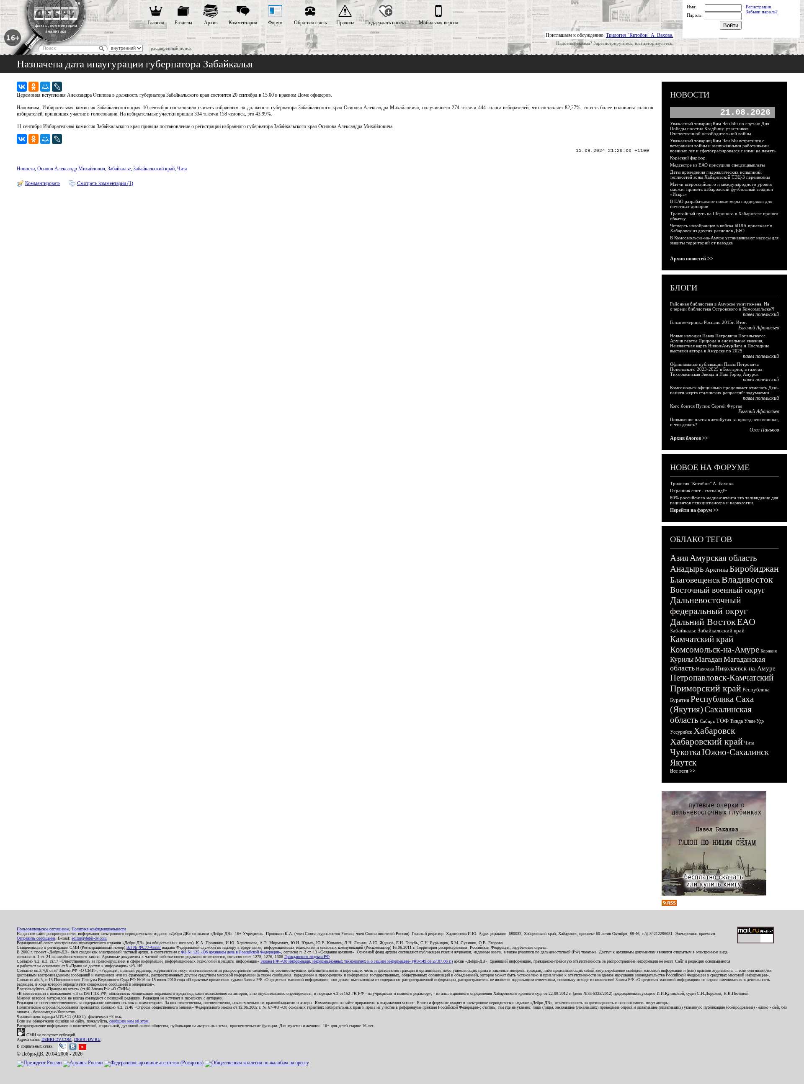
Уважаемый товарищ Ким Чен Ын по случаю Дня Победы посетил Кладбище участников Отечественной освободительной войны (719, 128)
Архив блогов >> (689, 438)
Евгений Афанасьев (758, 328)
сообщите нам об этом (128, 1021)
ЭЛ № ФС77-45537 (143, 947)
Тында (736, 721)
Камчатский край (701, 639)
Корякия (768, 650)
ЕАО (746, 621)
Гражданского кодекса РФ (307, 956)
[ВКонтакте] (22, 87)
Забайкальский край (154, 169)
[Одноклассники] (33, 87)
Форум (275, 23)
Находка (705, 669)
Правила (345, 23)
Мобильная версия (438, 23)
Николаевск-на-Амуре (745, 668)
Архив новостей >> (691, 259)
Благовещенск (695, 579)
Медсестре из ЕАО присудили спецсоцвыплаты (717, 164)
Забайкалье (119, 169)
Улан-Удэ (754, 721)
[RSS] (669, 904)
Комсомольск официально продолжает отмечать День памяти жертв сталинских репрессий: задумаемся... (724, 390)
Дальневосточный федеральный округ (708, 605)
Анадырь (687, 569)
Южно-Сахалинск (735, 752)
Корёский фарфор (688, 157)
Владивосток (747, 579)
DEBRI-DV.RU (87, 1039)
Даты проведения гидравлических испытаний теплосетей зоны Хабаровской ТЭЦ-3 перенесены (720, 175)
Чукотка (685, 752)
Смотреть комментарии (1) (105, 183)
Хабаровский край (706, 741)
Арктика (716, 569)
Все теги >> (683, 771)
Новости (26, 169)
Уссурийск (681, 732)
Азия (679, 558)
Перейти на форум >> (694, 510)
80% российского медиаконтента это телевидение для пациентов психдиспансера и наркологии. (724, 500)
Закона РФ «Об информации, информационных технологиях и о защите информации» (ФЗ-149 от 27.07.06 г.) (356, 961)
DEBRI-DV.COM (56, 1039)
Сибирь (707, 721)
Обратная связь (310, 23)
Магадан (708, 659)
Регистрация (758, 6)
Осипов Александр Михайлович (71, 169)
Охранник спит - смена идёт (698, 490)
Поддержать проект (385, 23)
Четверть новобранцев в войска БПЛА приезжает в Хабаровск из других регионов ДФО (721, 228)
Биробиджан (754, 568)
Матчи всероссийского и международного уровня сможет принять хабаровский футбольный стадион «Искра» (721, 189)
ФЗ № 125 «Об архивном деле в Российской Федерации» (231, 952)
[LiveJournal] (57, 87)
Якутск (683, 763)
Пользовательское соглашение (43, 929)
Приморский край (705, 688)
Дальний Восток (703, 621)
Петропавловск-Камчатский (721, 678)
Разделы (183, 23)
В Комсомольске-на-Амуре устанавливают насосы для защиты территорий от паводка (724, 240)
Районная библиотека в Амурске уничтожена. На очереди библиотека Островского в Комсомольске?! (722, 306)
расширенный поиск (171, 48)
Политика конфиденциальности (99, 929)
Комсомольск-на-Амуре (714, 650)
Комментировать (42, 183)
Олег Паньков (764, 430)
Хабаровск (714, 730)
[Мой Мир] (45, 87)
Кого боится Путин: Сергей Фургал (706, 405)
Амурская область (723, 558)
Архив (211, 23)
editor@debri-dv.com (89, 938)
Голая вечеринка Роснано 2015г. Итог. (708, 322)
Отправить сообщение (36, 938)
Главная (155, 23)
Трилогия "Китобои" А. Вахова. (639, 35)
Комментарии (243, 23)
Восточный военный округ (717, 589)
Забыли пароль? (762, 11)
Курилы (681, 659)
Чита (182, 169)
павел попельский (761, 314)
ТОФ (722, 721)
